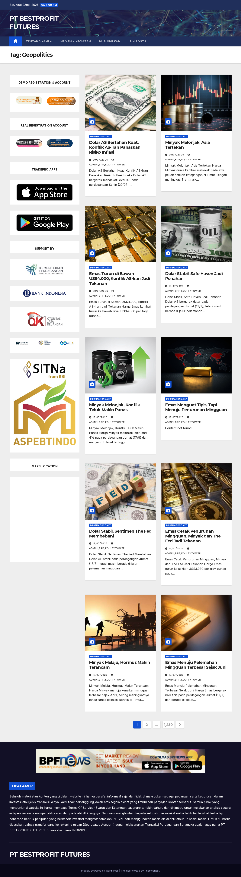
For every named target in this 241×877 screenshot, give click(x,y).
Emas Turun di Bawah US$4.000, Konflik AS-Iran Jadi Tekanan (119, 278)
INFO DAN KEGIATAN (75, 41)
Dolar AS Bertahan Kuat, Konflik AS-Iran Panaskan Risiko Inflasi (114, 147)
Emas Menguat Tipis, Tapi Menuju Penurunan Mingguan (196, 407)
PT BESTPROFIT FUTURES (49, 854)
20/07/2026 (101, 159)
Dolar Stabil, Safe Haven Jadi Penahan (194, 276)
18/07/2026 (176, 286)
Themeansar (151, 870)
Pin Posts (138, 41)
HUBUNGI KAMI (110, 41)
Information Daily (100, 136)
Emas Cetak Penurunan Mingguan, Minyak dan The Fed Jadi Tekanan (193, 536)
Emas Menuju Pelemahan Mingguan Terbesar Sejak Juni (195, 665)
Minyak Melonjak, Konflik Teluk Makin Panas (114, 407)
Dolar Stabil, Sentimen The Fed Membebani (120, 534)
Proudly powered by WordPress (100, 870)
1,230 (168, 725)
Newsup (135, 870)
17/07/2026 (100, 543)
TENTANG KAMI (38, 41)
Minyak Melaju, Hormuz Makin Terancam (119, 665)
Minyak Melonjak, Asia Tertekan (187, 145)
